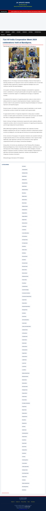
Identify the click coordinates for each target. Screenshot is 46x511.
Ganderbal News (24, 286)
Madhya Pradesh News (25, 373)
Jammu (13, 32)
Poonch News (24, 399)
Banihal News (24, 176)
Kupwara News (24, 356)
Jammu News (24, 323)
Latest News (24, 366)
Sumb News (24, 453)
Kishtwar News (24, 346)
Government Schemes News (26, 296)
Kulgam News (24, 353)
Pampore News (24, 393)
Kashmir (18, 32)
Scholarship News (25, 433)
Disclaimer (33, 501)
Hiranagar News (24, 309)
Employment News (25, 276)
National (31, 32)
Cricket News (24, 226)
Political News (24, 396)
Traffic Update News (25, 466)
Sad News (23, 426)
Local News (24, 369)
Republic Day (24, 423)
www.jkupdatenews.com (23, 509)
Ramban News (24, 413)
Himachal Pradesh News (26, 306)
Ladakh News (24, 359)
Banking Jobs (24, 179)
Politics (3, 34)
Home (2, 32)
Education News (24, 266)
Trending (9, 34)
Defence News (24, 249)
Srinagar (25, 32)
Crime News (24, 229)
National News (24, 383)
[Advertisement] (23, 21)
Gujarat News (24, 299)
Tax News (23, 456)
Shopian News (24, 436)
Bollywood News (25, 206)
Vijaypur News (24, 476)
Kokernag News (24, 349)
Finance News (24, 279)
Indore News (24, 316)
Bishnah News (24, 199)
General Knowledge (25, 289)
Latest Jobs (24, 363)
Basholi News (24, 186)
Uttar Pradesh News (25, 473)
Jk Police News (24, 333)
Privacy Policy (23, 501)
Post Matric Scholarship (26, 403)
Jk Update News (24, 336)
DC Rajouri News (25, 239)
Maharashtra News (25, 376)
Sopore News (24, 443)
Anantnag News (24, 169)
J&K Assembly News (25, 319)
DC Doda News (24, 236)
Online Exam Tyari (23, 7)
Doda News (24, 259)
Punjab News (24, 406)
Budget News (24, 219)
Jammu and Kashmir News (26, 326)
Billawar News (24, 196)
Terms (29, 501)
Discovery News (24, 256)
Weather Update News (25, 483)
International (38, 32)
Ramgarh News (24, 416)
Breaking (8, 32)
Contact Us (18, 501)
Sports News (24, 446)
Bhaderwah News (25, 189)
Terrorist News (24, 463)
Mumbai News (24, 379)
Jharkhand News (24, 329)
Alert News (24, 166)
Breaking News (24, 209)
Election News (24, 269)
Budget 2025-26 (24, 216)
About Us (12, 501)
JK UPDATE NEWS (23, 2)
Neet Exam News (24, 386)
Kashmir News (24, 339)
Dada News (24, 246)
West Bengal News (25, 486)
